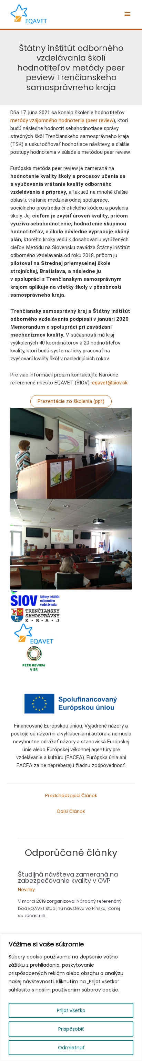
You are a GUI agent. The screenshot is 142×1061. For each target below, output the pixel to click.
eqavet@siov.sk (110, 383)
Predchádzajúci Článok (71, 795)
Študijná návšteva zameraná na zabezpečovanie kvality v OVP (68, 877)
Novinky (26, 889)
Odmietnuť (71, 1047)
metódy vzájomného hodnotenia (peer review (61, 120)
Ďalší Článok (71, 811)
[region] (71, 997)
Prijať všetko (71, 1010)
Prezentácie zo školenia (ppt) (71, 401)
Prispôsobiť (71, 1029)
